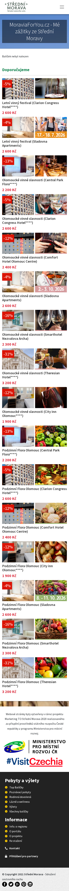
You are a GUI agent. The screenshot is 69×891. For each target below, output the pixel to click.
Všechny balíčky (18, 811)
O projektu (15, 836)
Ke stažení (15, 841)
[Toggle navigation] (62, 7)
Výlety (13, 806)
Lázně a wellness (19, 801)
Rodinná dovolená (20, 797)
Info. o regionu (18, 826)
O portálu (15, 831)
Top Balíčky (16, 787)
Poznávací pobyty (20, 792)
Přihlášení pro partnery (23, 856)
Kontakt (14, 848)
